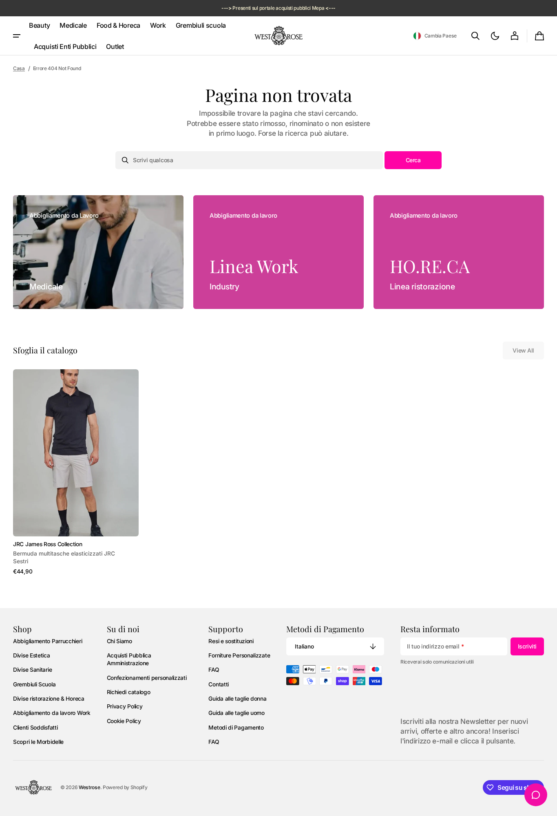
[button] (435, 36)
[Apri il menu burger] (17, 36)
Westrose (89, 787)
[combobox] (249, 160)
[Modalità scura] (495, 36)
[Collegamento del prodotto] (76, 472)
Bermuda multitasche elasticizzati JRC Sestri (64, 557)
